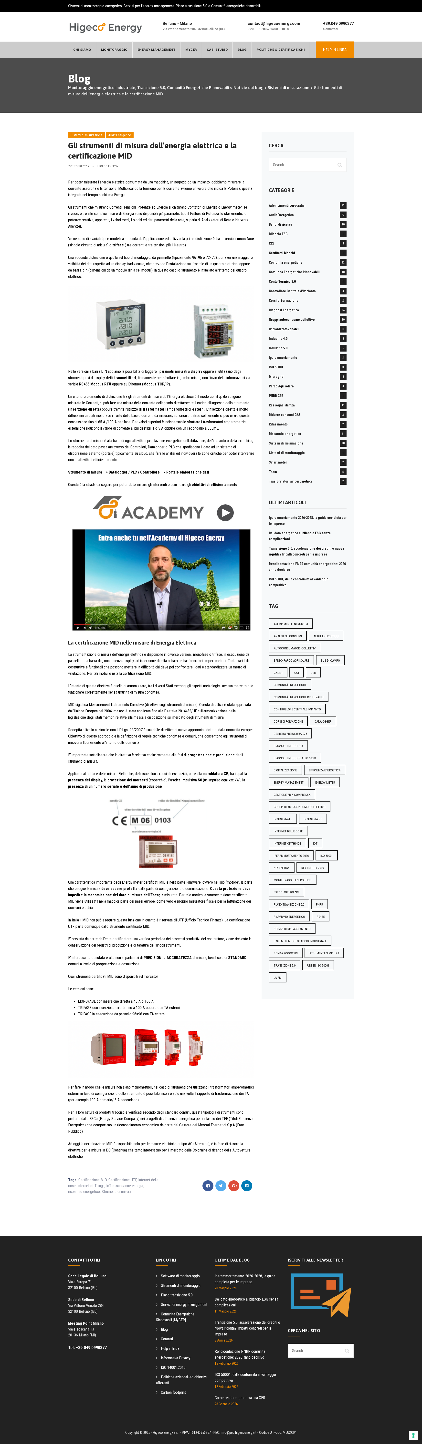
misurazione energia (128, 1185)
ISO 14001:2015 (173, 1367)
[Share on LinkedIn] (246, 1185)
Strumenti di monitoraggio (180, 1285)
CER (313, 673)
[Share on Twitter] (220, 1185)
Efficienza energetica (324, 770)
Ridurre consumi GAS (285, 415)
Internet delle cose (288, 831)
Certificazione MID (92, 1180)
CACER (278, 673)
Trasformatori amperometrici (290, 481)
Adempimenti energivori (291, 624)
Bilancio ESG (278, 234)
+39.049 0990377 (338, 23)
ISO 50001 (276, 367)
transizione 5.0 (284, 965)
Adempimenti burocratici (287, 205)
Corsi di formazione (283, 301)
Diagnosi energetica (288, 746)
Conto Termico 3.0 (282, 281)
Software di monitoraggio (180, 1276)
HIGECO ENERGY (107, 166)
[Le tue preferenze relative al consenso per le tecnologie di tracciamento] (413, 1435)
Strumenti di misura (116, 1191)
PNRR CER (276, 396)
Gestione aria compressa (292, 795)
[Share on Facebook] (207, 1185)
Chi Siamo (82, 49)
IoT (108, 1185)
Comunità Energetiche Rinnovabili (294, 272)
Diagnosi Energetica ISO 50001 (295, 758)
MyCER (191, 49)
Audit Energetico (119, 135)
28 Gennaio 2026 (226, 1404)
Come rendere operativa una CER (240, 1397)
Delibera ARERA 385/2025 (290, 734)
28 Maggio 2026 (226, 1288)
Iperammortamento (283, 358)
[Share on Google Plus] (233, 1185)
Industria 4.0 (278, 339)
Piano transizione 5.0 (177, 1295)
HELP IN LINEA (335, 49)
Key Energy (282, 868)
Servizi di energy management (184, 1304)
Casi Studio (217, 49)
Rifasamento (278, 424)
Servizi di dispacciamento (292, 929)
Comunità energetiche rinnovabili (299, 697)
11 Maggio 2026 (226, 1311)
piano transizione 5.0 (289, 904)
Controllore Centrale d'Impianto (292, 291)
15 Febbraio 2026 (226, 1363)
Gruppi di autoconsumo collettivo (300, 807)
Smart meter (278, 462)
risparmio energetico (84, 1191)
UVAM (278, 977)
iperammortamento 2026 (291, 856)
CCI (271, 243)
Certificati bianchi (282, 253)
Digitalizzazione (285, 770)
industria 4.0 (283, 819)
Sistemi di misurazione (86, 135)
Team (273, 472)
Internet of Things (91, 1185)
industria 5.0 (313, 819)
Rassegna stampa (282, 405)
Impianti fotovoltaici (284, 329)
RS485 (321, 917)
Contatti (167, 1339)
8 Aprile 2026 (224, 1340)
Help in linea (170, 1348)
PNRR (319, 904)
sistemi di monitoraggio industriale (300, 941)
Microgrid (276, 377)
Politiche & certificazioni (281, 49)
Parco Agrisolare (281, 386)
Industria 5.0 (278, 348)
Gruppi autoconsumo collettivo (292, 320)
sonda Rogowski (286, 953)
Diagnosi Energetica (284, 310)
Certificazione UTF (122, 1180)
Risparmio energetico (285, 434)
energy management (289, 782)
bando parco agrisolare (291, 660)
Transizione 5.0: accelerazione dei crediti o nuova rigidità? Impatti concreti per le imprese (247, 1328)
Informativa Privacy (175, 1358)
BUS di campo (330, 660)
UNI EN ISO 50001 (318, 965)
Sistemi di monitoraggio (287, 453)
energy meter (325, 782)
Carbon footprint (173, 1392)
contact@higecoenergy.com (274, 23)
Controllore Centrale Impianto (297, 709)
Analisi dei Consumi (288, 636)
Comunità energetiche (285, 262)
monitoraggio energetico (293, 880)
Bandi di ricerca (280, 224)
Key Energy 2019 (312, 868)
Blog (242, 49)
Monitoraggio (114, 49)
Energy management (156, 49)
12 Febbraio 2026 (226, 1387)
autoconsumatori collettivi (295, 648)
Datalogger (323, 721)
